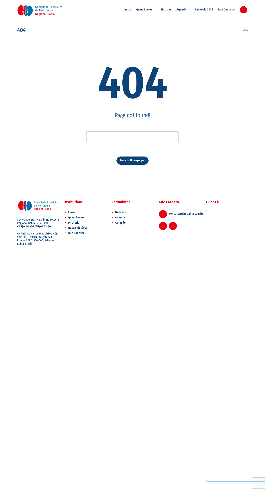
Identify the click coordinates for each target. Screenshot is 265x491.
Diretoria (74, 222)
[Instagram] (243, 9)
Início (71, 212)
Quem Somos (76, 217)
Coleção (120, 222)
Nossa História (77, 227)
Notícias (120, 212)
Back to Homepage (132, 160)
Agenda (120, 217)
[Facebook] (163, 226)
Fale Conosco (76, 233)
